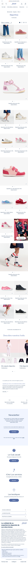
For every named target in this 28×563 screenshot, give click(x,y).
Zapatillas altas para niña (14, 103)
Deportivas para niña (7, 42)
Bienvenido (9, 11)
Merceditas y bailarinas (12, 7)
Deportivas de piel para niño (21, 150)
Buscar (14, 500)
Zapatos (15, 11)
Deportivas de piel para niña (7, 150)
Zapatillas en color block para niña (14, 188)
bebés (4, 387)
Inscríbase (14, 431)
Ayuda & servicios (6, 510)
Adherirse (14, 460)
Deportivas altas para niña (7, 65)
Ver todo (3, 7)
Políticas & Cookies (7, 516)
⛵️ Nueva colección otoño (14, 1)
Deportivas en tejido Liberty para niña (7, 212)
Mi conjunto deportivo (8, 366)
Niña (19, 11)
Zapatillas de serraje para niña (21, 42)
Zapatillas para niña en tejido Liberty (7, 298)
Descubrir (14, 480)
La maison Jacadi (6, 513)
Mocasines (22, 7)
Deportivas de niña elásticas (7, 127)
